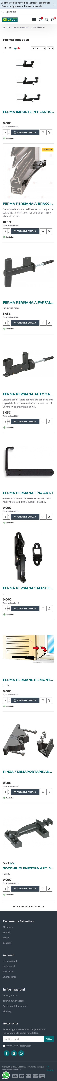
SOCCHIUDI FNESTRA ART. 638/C (28, 868)
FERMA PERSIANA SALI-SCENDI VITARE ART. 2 (28, 588)
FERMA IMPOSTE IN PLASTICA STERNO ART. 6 (28, 112)
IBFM (12, 863)
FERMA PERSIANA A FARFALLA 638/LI (28, 302)
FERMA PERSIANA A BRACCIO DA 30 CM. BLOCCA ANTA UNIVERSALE (28, 204)
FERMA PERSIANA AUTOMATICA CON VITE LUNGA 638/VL (28, 394)
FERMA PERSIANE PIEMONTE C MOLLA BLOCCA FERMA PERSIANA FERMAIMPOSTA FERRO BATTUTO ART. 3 (28, 680)
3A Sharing (50, 1068)
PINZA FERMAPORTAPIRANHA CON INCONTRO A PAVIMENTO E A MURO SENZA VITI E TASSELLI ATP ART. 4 (28, 772)
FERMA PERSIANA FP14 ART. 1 (28, 493)
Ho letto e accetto (18, 1046)
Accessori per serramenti (18, 27)
